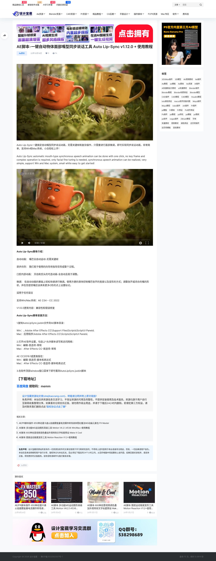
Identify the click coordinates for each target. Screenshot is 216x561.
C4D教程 (175, 97)
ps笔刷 (196, 114)
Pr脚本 (172, 110)
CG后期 (110, 14)
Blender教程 (167, 92)
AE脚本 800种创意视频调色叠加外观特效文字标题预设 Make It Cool (50, 432)
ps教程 (172, 114)
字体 (194, 119)
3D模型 (178, 79)
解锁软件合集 (33, 3)
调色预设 (184, 123)
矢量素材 (165, 123)
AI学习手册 (47, 3)
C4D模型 (185, 97)
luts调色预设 (167, 101)
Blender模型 (195, 92)
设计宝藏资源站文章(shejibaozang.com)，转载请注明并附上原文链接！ (60, 396)
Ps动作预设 (189, 110)
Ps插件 (164, 114)
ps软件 (164, 119)
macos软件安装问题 (182, 101)
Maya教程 (166, 106)
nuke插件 (176, 106)
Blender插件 (194, 88)
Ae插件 (198, 79)
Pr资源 (84, 14)
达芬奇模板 (166, 128)
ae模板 (173, 84)
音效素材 (176, 128)
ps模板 (188, 114)
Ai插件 (197, 84)
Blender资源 (55, 14)
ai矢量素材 (182, 88)
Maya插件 (197, 101)
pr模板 (164, 110)
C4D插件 (165, 97)
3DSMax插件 (167, 79)
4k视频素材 (188, 79)
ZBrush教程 (185, 119)
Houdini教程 (196, 97)
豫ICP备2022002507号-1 (52, 556)
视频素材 (174, 123)
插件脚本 (138, 14)
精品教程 (97, 14)
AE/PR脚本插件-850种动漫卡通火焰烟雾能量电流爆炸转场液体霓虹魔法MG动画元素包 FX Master (64, 423)
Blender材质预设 (180, 92)
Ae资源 (40, 14)
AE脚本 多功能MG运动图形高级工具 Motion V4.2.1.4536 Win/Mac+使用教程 (54, 427)
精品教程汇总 (18, 3)
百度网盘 (22, 386)
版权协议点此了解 (56, 406)
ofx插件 (186, 106)
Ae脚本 (22, 53)
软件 (175, 14)
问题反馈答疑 (62, 3)
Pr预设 (179, 110)
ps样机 (180, 114)
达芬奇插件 (194, 123)
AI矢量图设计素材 (169, 88)
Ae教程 (165, 84)
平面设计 (124, 14)
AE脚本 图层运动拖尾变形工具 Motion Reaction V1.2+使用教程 (48, 437)
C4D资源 (70, 14)
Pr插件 (193, 106)
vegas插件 (174, 119)
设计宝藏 (33, 556)
